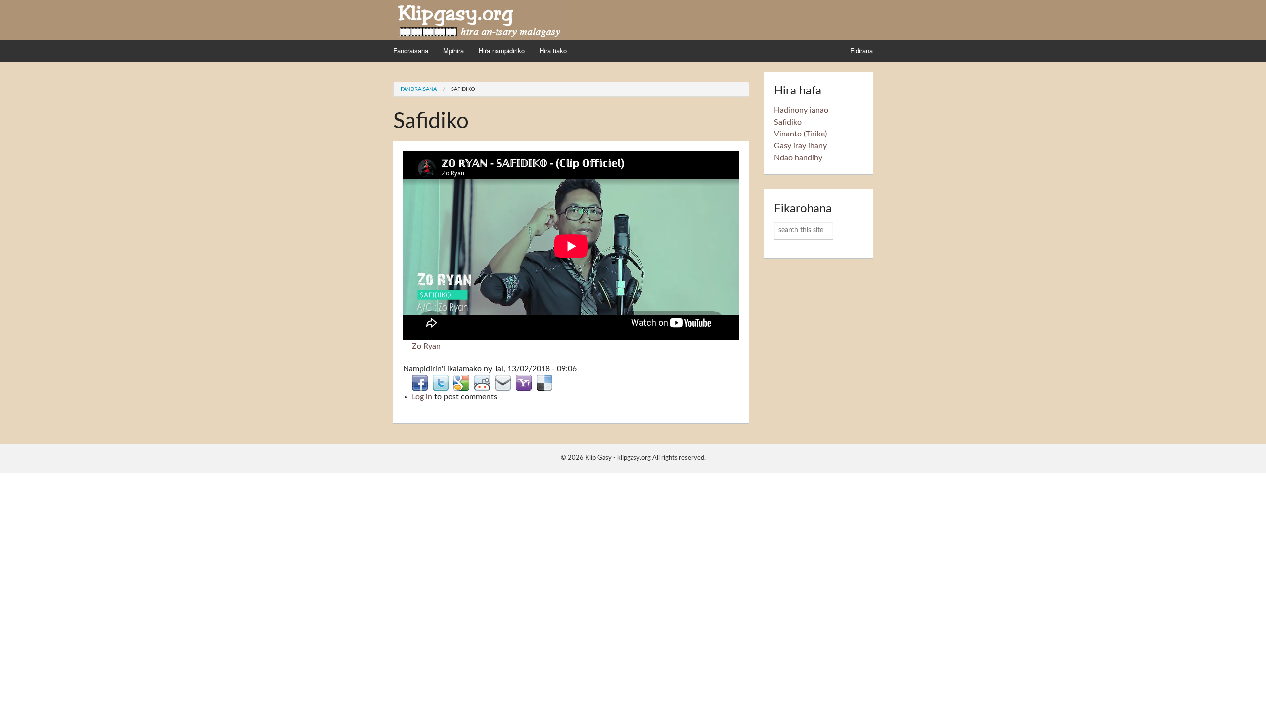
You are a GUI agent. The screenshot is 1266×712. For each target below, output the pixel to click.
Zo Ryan (426, 346)
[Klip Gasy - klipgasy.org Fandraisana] (479, 19)
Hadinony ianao (801, 110)
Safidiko (463, 89)
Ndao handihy (798, 158)
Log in (422, 396)
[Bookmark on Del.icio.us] (544, 382)
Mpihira (453, 50)
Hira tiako (553, 50)
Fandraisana (410, 50)
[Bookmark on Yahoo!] (524, 382)
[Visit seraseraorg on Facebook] (420, 382)
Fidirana (861, 50)
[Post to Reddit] (482, 382)
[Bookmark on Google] (461, 382)
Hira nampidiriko (502, 50)
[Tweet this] (441, 382)
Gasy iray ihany (800, 146)
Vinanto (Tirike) (800, 134)
